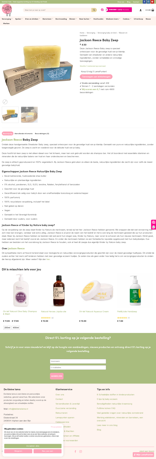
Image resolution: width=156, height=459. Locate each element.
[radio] (7, 328)
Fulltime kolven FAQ (106, 408)
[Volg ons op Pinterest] (152, 2)
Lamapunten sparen (65, 417)
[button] (140, 10)
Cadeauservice (62, 422)
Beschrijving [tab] (7, 133)
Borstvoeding (61, 19)
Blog (128, 2)
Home (82, 33)
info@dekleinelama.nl (18, 409)
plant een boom (147, 451)
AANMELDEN (56, 376)
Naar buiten (84, 19)
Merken (6, 23)
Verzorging (6, 19)
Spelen (18, 19)
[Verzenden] (94, 10)
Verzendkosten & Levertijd (68, 404)
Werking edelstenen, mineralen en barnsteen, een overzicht (120, 419)
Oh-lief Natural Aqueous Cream (94, 311)
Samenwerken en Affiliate (67, 436)
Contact (136, 2)
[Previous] (6, 67)
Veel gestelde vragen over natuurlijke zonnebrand (120, 413)
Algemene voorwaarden (67, 440)
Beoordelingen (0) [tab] (42, 133)
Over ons (120, 2)
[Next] (71, 67)
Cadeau (126, 19)
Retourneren (61, 413)
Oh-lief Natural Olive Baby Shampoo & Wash (20, 312)
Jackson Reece (12, 139)
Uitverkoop (138, 19)
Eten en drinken (31, 19)
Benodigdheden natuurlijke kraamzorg (114, 404)
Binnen (72, 19)
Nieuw (148, 19)
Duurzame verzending (66, 408)
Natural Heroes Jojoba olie (53, 311)
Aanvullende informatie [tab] (24, 133)
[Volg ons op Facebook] (144, 2)
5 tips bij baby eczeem (107, 399)
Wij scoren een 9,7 (91, 89)
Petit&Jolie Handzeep (127, 311)
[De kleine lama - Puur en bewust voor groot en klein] (7, 10)
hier (48, 259)
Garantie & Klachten (65, 431)
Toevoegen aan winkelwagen (96, 77)
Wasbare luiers (112, 19)
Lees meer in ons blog (107, 425)
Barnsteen (47, 19)
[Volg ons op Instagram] (148, 2)
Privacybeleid (56, 427)
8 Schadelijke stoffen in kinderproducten (115, 394)
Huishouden (98, 19)
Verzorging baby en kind (107, 33)
